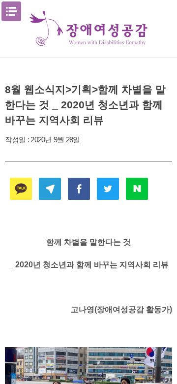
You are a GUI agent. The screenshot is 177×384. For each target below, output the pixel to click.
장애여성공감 (88, 29)
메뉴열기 (11, 11)
